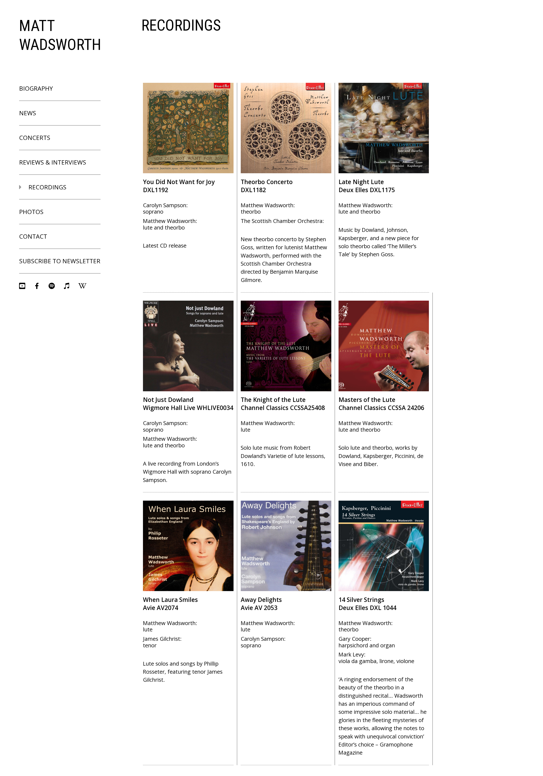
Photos (31, 212)
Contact (33, 236)
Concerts (34, 138)
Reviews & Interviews (52, 162)
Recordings (46, 187)
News (27, 113)
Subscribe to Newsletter (59, 261)
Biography (36, 88)
